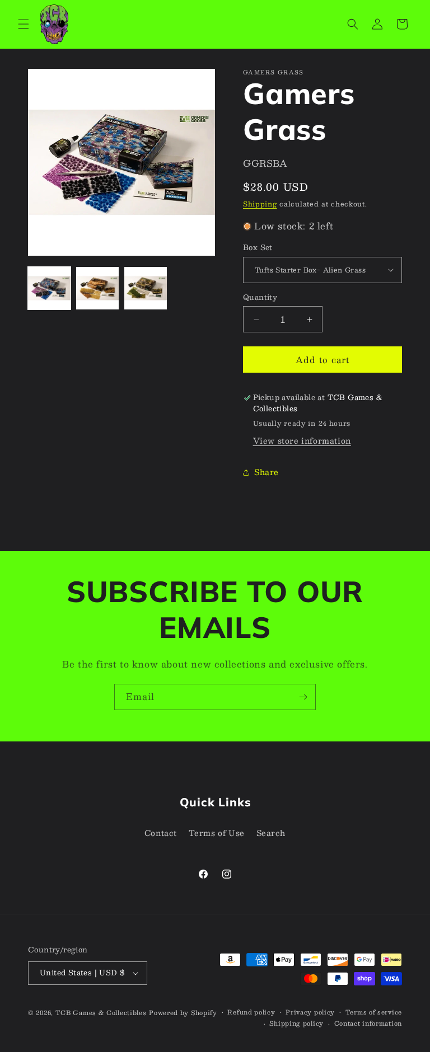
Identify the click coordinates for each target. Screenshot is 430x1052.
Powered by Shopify (183, 1012)
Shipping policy (296, 1023)
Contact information (368, 1023)
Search (271, 832)
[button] (23, 24)
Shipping (260, 203)
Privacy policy (310, 1012)
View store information (302, 440)
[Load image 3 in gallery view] (145, 288)
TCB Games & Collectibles (101, 1012)
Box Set (258, 247)
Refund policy (251, 1012)
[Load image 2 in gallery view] (97, 288)
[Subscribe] (303, 697)
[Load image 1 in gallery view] (49, 288)
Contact (160, 832)
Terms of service (373, 1012)
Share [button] (266, 471)
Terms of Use (217, 832)
